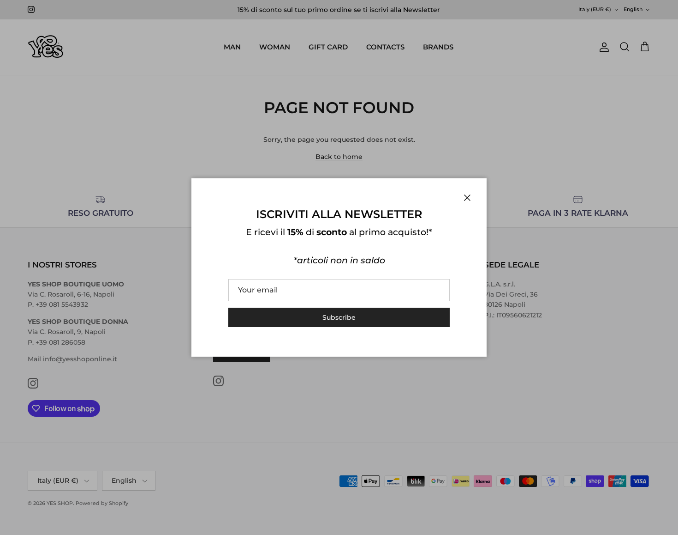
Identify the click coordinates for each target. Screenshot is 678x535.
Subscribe (339, 317)
